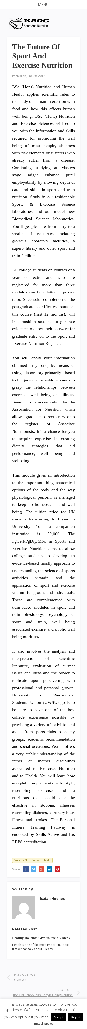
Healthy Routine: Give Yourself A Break (41, 938)
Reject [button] (75, 1017)
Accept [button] (58, 1017)
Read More (43, 1023)
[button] (43, 4)
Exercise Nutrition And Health (32, 860)
